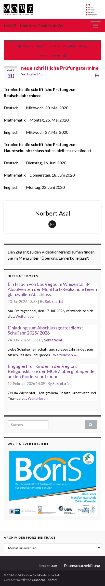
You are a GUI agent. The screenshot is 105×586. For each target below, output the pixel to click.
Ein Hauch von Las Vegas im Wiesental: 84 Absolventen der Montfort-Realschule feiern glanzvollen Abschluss (52, 289)
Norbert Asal (35, 74)
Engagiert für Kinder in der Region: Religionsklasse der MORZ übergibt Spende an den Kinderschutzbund (51, 371)
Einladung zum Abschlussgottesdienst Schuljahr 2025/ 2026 (45, 330)
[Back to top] (93, 574)
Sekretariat (54, 301)
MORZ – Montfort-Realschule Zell (34, 25)
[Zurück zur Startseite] (52, 9)
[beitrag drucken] (97, 75)
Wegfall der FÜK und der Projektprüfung (55, 46)
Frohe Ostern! (49, 56)
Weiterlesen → (28, 316)
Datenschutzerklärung (82, 565)
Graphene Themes (45, 580)
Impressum (48, 565)
